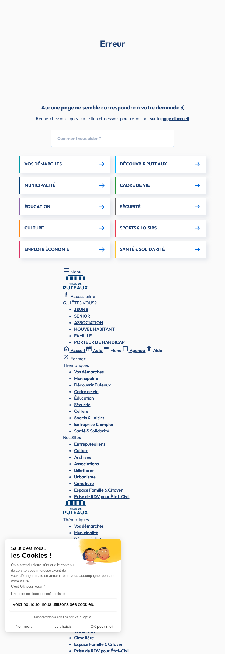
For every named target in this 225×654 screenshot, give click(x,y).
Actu (94, 350)
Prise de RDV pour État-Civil (102, 496)
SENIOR (82, 316)
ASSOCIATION (88, 322)
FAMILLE (83, 335)
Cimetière (84, 483)
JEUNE (81, 309)
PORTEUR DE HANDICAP (99, 342)
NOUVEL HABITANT (94, 329)
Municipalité (86, 378)
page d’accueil (175, 118)
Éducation (84, 398)
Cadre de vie (86, 391)
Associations (86, 463)
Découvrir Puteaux (92, 385)
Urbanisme (85, 476)
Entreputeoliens (89, 444)
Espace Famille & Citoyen (98, 490)
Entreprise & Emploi (93, 424)
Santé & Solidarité (91, 431)
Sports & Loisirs (89, 417)
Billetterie (84, 470)
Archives (82, 457)
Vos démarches (89, 371)
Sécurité (82, 404)
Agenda (134, 350)
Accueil (74, 350)
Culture (81, 411)
